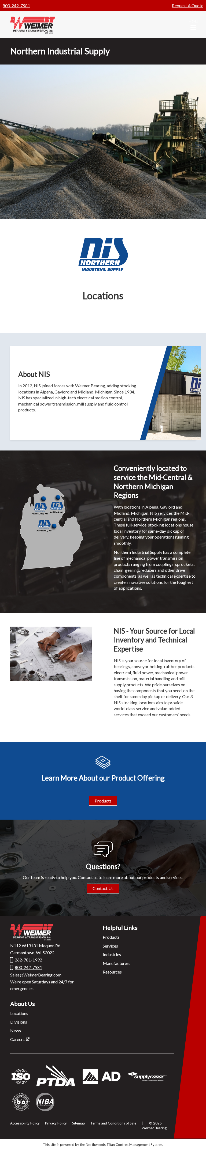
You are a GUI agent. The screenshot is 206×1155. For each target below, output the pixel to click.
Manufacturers (116, 963)
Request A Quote (187, 5)
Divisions (18, 1021)
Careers (17, 1039)
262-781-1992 (28, 959)
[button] (193, 24)
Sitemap (78, 1123)
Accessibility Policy (25, 1123)
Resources (112, 971)
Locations (19, 1013)
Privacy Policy (56, 1123)
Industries (112, 954)
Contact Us (103, 888)
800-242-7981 (16, 5)
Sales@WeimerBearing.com (35, 974)
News (15, 1030)
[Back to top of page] (194, 1142)
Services (110, 945)
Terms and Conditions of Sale (113, 1123)
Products (103, 800)
